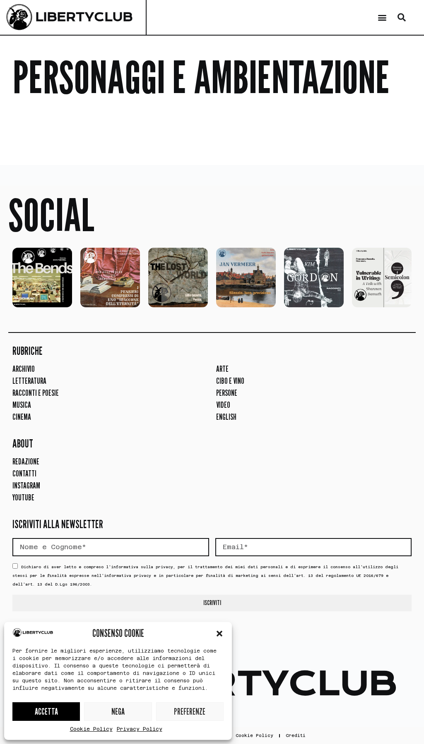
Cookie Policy (91, 729)
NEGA (118, 711)
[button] (219, 633)
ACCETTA (46, 711)
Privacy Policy (139, 729)
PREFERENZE (189, 711)
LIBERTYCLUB (83, 17)
